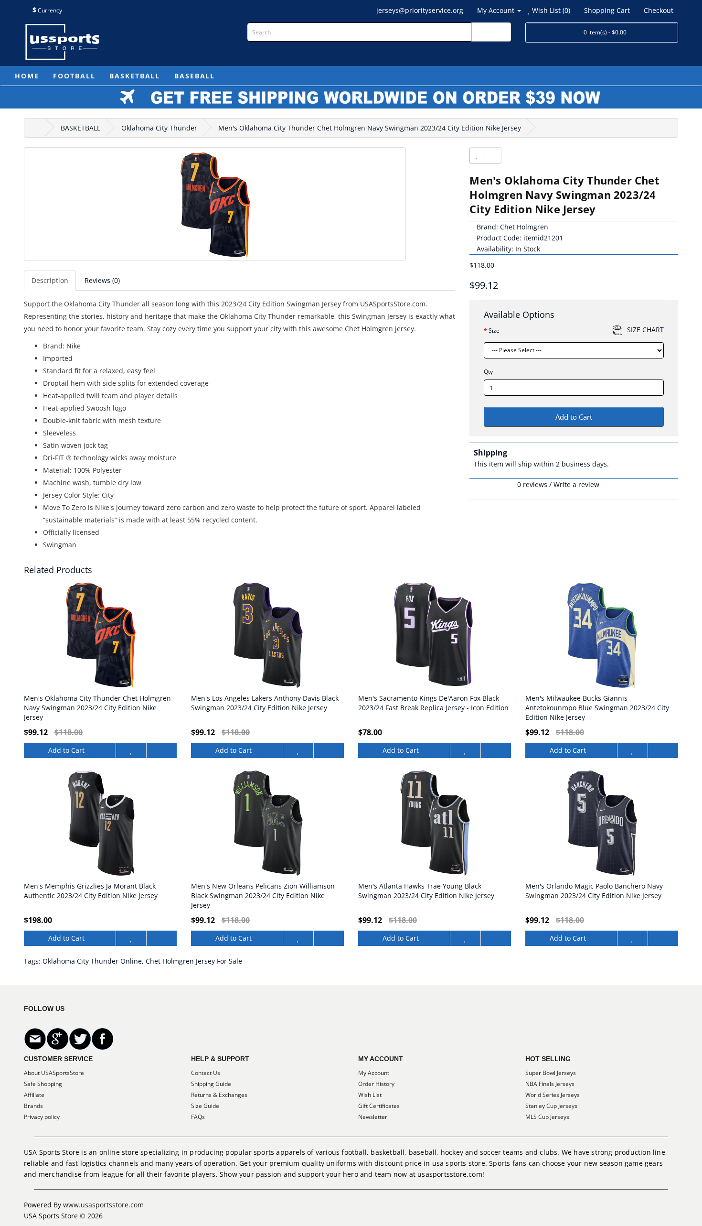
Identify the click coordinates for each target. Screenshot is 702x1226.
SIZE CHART (645, 329)
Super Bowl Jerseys (550, 1073)
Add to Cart (573, 417)
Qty (488, 372)
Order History (376, 1084)
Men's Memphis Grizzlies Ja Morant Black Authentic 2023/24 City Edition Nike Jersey (91, 890)
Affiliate (34, 1095)
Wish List (370, 1095)
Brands (33, 1106)
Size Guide (205, 1106)
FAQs (198, 1117)
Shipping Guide (211, 1084)
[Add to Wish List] (476, 155)
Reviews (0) (102, 280)
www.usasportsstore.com (103, 1204)
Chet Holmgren (524, 226)
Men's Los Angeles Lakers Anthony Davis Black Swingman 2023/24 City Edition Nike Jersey (265, 703)
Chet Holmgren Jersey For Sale (194, 961)
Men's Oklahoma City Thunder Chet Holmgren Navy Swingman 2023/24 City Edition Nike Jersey (369, 127)
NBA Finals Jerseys (549, 1084)
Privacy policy (42, 1117)
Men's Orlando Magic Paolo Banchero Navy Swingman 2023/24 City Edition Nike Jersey (594, 890)
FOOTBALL (74, 75)
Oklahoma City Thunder (159, 127)
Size (494, 330)
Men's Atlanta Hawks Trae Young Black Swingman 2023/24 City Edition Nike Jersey (426, 890)
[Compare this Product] (492, 155)
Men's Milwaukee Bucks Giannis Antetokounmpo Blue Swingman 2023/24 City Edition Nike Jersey (597, 708)
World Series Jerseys (552, 1095)
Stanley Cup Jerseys (551, 1106)
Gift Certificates (379, 1106)
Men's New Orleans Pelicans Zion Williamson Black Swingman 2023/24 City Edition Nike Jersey (263, 895)
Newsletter (372, 1117)
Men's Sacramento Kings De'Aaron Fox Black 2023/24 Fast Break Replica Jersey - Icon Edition (433, 703)
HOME (27, 75)
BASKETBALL (134, 75)
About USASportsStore (54, 1073)
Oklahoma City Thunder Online (92, 961)
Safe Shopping (43, 1084)
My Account (373, 1073)
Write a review (576, 484)
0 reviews (532, 484)
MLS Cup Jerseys (547, 1117)
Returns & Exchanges (219, 1095)
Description (50, 280)
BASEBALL (194, 75)
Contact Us (205, 1073)
